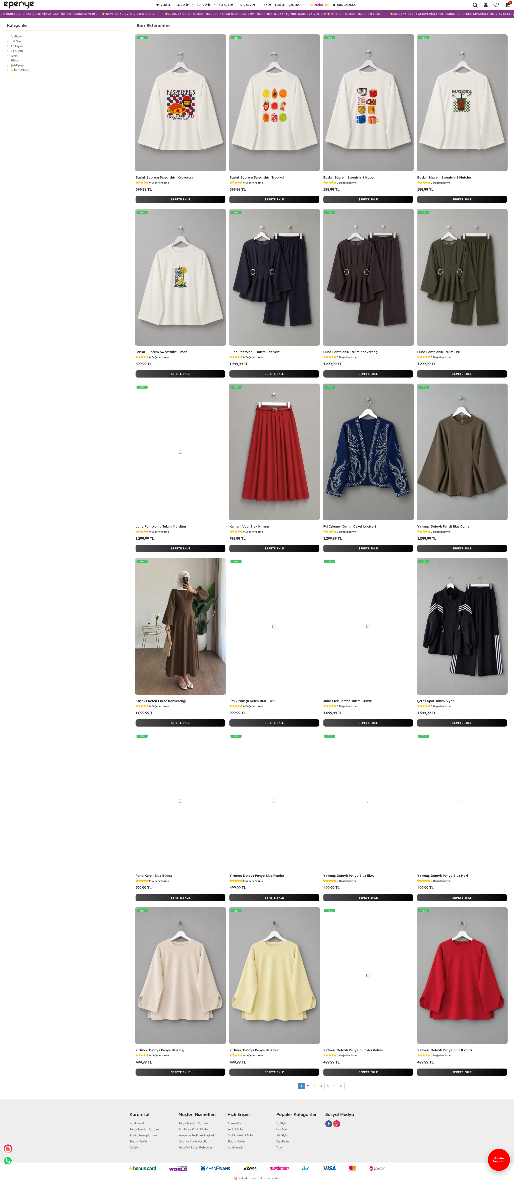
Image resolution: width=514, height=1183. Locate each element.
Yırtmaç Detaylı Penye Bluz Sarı (254, 1050)
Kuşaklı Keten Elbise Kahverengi (161, 701)
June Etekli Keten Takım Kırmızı (347, 701)
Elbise (280, 4)
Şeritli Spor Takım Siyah (436, 701)
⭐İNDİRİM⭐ (319, 4)
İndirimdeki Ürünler (240, 1135)
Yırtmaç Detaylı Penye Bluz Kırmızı (444, 1050)
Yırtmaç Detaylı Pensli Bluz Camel (443, 526)
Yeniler (166, 4)
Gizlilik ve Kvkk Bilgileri (193, 1129)
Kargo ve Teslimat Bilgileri (196, 1135)
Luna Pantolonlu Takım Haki (439, 352)
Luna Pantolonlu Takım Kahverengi (350, 352)
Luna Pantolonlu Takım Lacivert (254, 352)
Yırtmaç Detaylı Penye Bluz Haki (442, 876)
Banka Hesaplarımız (143, 1135)
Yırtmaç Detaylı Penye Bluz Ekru (348, 876)
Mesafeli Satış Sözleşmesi (195, 1147)
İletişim (135, 1147)
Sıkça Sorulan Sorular (144, 1129)
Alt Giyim (226, 4)
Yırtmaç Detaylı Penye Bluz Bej (160, 1050)
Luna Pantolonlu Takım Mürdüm (161, 526)
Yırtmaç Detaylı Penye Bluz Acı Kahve (353, 1050)
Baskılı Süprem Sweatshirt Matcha (444, 177)
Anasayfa (234, 1123)
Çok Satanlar (346, 4)
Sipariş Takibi (138, 1141)
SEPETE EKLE (180, 199)
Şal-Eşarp (296, 4)
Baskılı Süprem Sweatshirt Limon (161, 352)
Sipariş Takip (236, 1141)
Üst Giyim (204, 4)
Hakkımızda (138, 1123)
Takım (266, 4)
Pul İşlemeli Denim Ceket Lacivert (349, 526)
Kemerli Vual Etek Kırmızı (249, 526)
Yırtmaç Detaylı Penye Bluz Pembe (256, 876)
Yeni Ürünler (235, 1129)
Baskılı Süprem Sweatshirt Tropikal (256, 177)
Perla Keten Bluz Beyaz (154, 876)
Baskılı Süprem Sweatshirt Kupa (348, 177)
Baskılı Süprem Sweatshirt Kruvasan (164, 177)
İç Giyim (182, 4)
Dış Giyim (247, 4)
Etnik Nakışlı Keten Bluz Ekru (252, 701)
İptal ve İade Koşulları (193, 1141)
